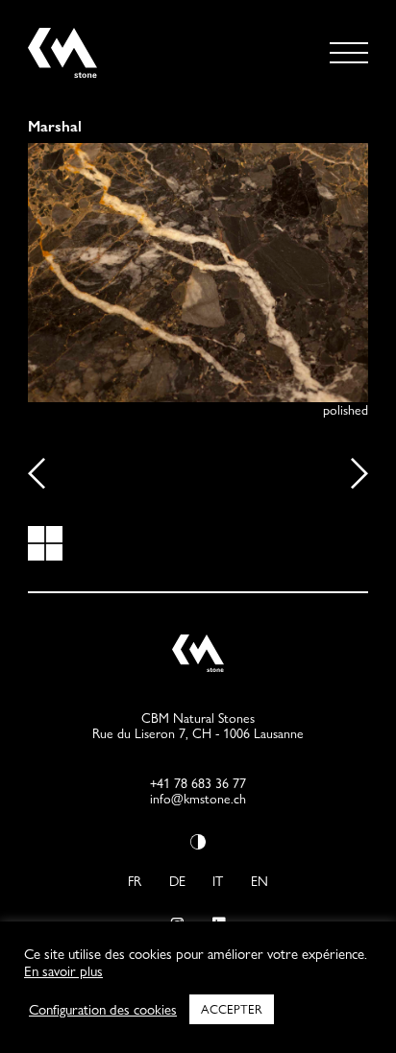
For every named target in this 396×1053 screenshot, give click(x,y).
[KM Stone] (62, 72)
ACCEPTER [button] (231, 1009)
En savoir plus (63, 971)
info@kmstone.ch (198, 798)
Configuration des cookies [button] (103, 1009)
